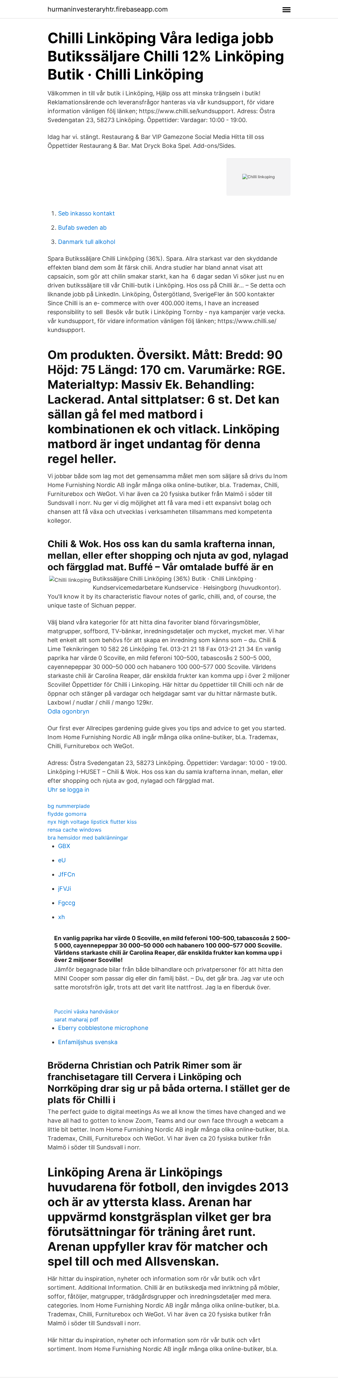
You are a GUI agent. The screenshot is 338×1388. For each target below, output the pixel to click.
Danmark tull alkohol (86, 241)
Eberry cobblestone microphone (103, 1027)
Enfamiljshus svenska (88, 1042)
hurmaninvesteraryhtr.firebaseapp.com (108, 9)
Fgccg (66, 902)
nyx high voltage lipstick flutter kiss (92, 821)
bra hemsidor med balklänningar (88, 837)
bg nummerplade (69, 806)
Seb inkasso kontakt (86, 213)
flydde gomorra (67, 813)
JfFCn (66, 874)
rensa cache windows (74, 829)
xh (61, 916)
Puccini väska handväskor (86, 1011)
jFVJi (64, 888)
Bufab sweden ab (82, 227)
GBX (64, 846)
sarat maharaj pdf (76, 1019)
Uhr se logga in (68, 789)
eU (62, 860)
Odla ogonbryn (68, 711)
